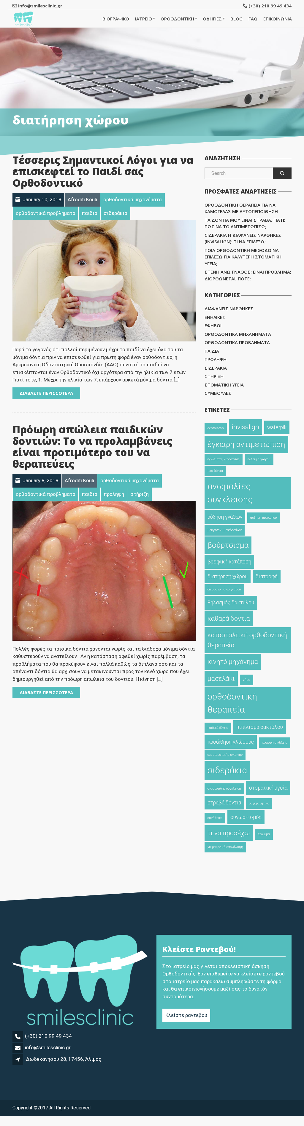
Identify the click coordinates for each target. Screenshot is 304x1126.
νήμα (246, 680)
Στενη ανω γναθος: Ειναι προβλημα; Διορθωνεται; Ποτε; (248, 275)
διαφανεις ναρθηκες (229, 309)
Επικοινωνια (277, 19)
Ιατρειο (143, 19)
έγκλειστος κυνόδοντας (224, 459)
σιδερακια (216, 368)
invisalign (245, 427)
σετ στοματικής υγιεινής (225, 755)
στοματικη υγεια (224, 385)
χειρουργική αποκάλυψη (225, 847)
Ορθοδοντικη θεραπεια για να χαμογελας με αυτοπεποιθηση (241, 208)
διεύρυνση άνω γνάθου (224, 589)
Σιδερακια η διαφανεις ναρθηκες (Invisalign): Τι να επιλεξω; (243, 238)
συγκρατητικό (259, 803)
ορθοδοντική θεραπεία (232, 703)
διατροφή (267, 576)
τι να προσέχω (229, 833)
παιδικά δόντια (218, 728)
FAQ (252, 19)
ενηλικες (215, 317)
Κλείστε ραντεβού (186, 1015)
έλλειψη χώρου (259, 459)
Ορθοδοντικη (177, 19)
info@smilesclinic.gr (48, 1047)
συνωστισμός (246, 817)
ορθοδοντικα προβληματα (237, 342)
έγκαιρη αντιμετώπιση (246, 444)
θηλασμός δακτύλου (231, 603)
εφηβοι (213, 325)
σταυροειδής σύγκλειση (224, 788)
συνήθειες (215, 818)
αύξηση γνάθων (225, 517)
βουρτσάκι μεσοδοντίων (225, 530)
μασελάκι (221, 678)
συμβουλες (218, 393)
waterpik (276, 427)
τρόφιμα (264, 834)
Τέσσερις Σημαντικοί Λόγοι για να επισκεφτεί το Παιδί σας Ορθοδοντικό (103, 171)
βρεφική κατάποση (229, 562)
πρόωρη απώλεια (274, 743)
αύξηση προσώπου (263, 518)
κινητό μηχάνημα (233, 661)
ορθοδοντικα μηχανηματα (238, 334)
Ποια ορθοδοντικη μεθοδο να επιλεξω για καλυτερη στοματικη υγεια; (243, 256)
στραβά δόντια (224, 803)
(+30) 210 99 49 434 (269, 6)
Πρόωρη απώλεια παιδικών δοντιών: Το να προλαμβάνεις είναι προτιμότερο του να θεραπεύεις (92, 446)
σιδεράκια (227, 770)
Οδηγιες (212, 19)
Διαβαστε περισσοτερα (46, 393)
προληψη (216, 359)
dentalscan (216, 428)
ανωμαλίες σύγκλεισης (230, 492)
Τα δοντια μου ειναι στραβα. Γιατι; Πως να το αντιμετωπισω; (245, 223)
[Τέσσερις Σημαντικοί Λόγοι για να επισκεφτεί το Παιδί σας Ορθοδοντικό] (104, 280)
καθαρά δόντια (229, 618)
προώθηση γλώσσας (231, 742)
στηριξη (214, 376)
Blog (236, 19)
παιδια (212, 351)
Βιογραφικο (115, 19)
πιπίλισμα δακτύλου (259, 727)
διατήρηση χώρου (228, 576)
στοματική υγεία (268, 788)
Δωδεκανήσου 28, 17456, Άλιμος (63, 1059)
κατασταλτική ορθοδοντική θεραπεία (247, 640)
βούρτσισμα (228, 545)
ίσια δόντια (215, 471)
